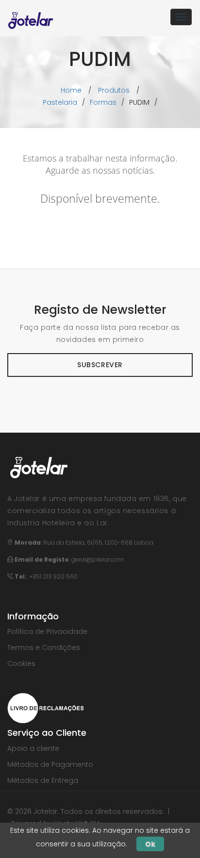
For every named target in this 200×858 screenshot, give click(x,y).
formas (103, 102)
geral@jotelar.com (97, 559)
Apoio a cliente (33, 748)
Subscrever (100, 365)
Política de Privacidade (47, 631)
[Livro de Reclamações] (45, 707)
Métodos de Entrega (42, 780)
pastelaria (60, 102)
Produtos (114, 90)
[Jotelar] (31, 17)
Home (71, 90)
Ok (150, 844)
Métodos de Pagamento (50, 764)
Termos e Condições (43, 647)
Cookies (21, 663)
